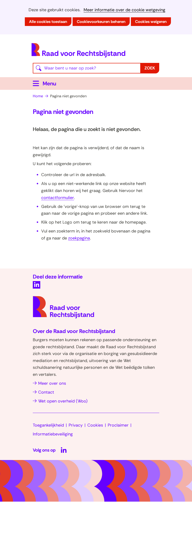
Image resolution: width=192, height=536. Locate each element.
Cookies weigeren (151, 21)
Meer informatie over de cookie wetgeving (124, 10)
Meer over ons (52, 383)
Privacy (76, 425)
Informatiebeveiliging (53, 434)
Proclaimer (118, 425)
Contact (46, 392)
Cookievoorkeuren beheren (101, 21)
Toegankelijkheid (48, 425)
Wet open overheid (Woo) (63, 401)
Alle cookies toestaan (48, 21)
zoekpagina (79, 238)
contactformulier (57, 197)
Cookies (95, 425)
